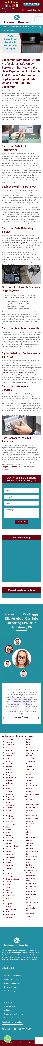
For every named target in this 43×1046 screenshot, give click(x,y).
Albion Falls (10, 756)
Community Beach (32, 805)
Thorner (28, 764)
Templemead (30, 761)
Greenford (29, 843)
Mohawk (8, 906)
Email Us (9, 1029)
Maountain (9, 742)
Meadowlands (10, 895)
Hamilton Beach (31, 786)
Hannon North (10, 849)
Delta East (29, 821)
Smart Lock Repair (10, 987)
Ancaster (9, 750)
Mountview (9, 901)
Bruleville (9, 780)
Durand (28, 829)
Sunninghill (30, 758)
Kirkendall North (31, 857)
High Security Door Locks (12, 975)
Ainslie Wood (10, 753)
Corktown (29, 810)
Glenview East (31, 835)
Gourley (8, 835)
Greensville (9, 841)
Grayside (29, 840)
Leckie (8, 887)
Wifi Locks (7, 1010)
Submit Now (21, 522)
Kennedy (9, 874)
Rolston (28, 745)
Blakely (28, 791)
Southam (29, 756)
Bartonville (29, 783)
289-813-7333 (31, 4)
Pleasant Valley (11, 915)
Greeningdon (10, 838)
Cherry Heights (31, 802)
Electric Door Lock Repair (12, 983)
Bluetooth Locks (9, 1006)
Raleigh (28, 739)
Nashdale (29, 873)
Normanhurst (30, 876)
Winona (28, 919)
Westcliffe (29, 778)
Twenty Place (30, 769)
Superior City (30, 908)
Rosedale (29, 900)
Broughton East (11, 775)
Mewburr (9, 898)
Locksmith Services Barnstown (18, 27)
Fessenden (9, 821)
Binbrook (9, 767)
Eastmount (9, 808)
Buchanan (9, 783)
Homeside (29, 849)
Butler (8, 789)
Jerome (8, 871)
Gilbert (8, 827)
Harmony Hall (10, 857)
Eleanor (8, 811)
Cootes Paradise (32, 807)
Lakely (28, 862)
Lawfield (8, 882)
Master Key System (11, 979)
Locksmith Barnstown (20, 1043)
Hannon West (10, 854)
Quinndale (9, 917)
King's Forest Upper (12, 879)
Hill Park (8, 863)
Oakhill (8, 912)
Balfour (8, 758)
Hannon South (10, 852)
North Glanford (11, 909)
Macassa (9, 893)
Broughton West (11, 778)
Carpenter (9, 791)
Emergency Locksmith (11, 1018)
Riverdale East (31, 892)
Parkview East (31, 883)
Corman (29, 813)
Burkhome (9, 786)
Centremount (10, 794)
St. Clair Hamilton (32, 903)
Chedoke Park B (31, 799)
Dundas (28, 827)
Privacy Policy (9, 1002)
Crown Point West (32, 818)
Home (4, 27)
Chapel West (10, 800)
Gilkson (8, 830)
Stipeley (29, 911)
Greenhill (29, 846)
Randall (28, 742)
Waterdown (30, 772)
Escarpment (10, 745)
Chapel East (10, 797)
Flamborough (10, 824)
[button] (17, 641)
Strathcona (30, 914)
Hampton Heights (12, 846)
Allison (8, 747)
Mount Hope (10, 832)
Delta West (30, 824)
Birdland (8, 769)
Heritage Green (11, 860)
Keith (28, 854)
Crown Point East (32, 816)
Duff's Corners (10, 805)
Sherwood (29, 753)
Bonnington (9, 772)
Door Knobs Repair (10, 991)
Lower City (9, 739)
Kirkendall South (31, 859)
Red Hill (29, 889)
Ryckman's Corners (32, 750)
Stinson (28, 905)
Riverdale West (31, 894)
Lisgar (8, 890)
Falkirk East (9, 816)
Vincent (28, 916)
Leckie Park (10, 885)
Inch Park (9, 868)
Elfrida (8, 813)
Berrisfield (9, 764)
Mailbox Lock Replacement (13, 1014)
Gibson (28, 832)
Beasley (29, 789)
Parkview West (31, 886)
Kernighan (9, 876)
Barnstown (9, 761)
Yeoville (29, 780)
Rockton (29, 897)
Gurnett (8, 843)
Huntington (9, 865)
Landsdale (29, 865)
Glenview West (31, 838)
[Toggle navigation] (37, 18)
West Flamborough (32, 775)
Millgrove (9, 904)
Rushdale (29, 747)
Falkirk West (10, 819)
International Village (33, 851)
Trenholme (29, 767)
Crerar (8, 802)
